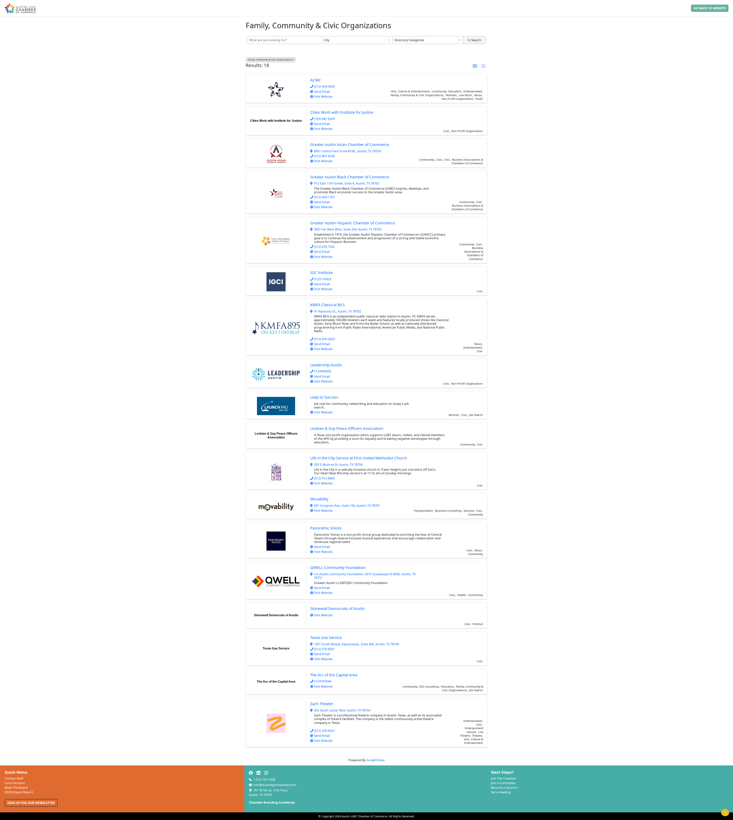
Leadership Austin (326, 364)
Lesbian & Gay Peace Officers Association (346, 428)
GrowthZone (375, 760)
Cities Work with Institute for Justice (341, 112)
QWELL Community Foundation (338, 567)
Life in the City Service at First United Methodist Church (358, 458)
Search (476, 40)
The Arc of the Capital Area (333, 674)
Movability (319, 499)
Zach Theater (321, 703)
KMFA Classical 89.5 (327, 304)
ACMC (315, 80)
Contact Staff (14, 778)
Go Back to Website (709, 8)
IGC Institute (321, 272)
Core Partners (15, 783)
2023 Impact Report (19, 792)
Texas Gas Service (326, 637)
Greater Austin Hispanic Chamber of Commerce (352, 223)
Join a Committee (503, 783)
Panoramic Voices (326, 528)
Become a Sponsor (504, 787)
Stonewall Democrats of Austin (337, 608)
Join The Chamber (504, 778)
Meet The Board (16, 787)
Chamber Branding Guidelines (272, 802)
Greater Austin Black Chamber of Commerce (349, 177)
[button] (475, 66)
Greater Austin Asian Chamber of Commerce (349, 144)
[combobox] (357, 40)
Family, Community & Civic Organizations (269, 59)
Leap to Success (324, 397)
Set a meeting (501, 792)
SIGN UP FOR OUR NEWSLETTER (31, 803)
